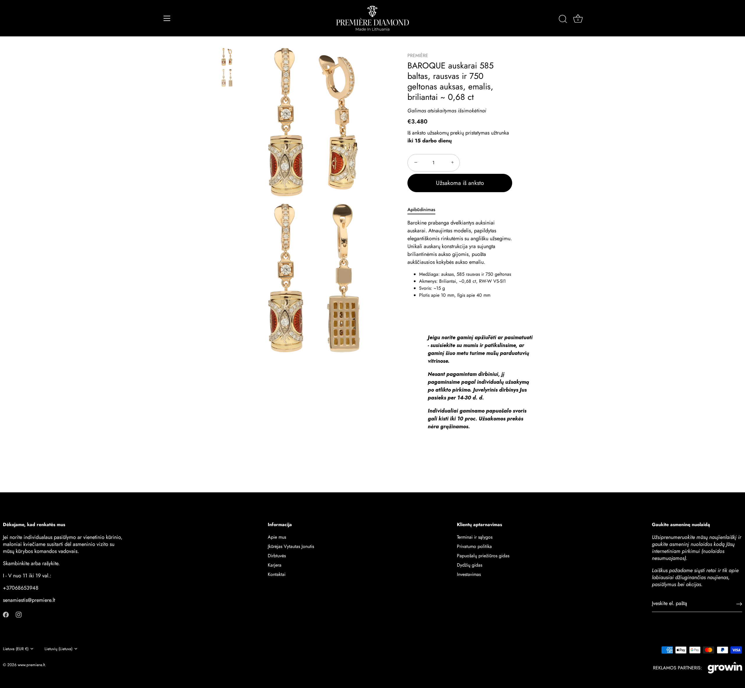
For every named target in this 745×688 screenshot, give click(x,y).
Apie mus (277, 537)
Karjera (274, 565)
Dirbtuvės (277, 555)
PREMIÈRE (417, 55)
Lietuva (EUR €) (16, 648)
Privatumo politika (474, 546)
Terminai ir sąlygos (474, 537)
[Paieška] (562, 19)
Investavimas (469, 574)
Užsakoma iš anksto (460, 183)
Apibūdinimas (421, 209)
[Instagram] (19, 614)
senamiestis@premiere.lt (29, 600)
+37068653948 (20, 588)
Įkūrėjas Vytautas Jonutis (291, 546)
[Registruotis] (739, 603)
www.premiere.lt (31, 665)
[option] (226, 57)
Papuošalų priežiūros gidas (483, 555)
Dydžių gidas (469, 565)
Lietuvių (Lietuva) (58, 648)
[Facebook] (6, 614)
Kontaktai (276, 574)
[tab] (424, 209)
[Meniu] (167, 18)
